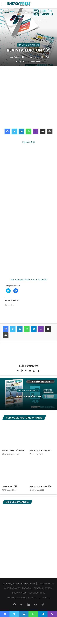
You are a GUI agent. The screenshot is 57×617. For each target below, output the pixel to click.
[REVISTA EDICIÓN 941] (14, 435)
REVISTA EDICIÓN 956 (41, 486)
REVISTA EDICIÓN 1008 (28, 396)
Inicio (17, 12)
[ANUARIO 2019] (14, 471)
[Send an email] (23, 57)
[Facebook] (7, 131)
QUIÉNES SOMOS (12, 588)
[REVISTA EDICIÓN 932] (42, 435)
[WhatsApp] (28, 131)
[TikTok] (38, 371)
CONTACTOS (44, 597)
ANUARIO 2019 (9, 486)
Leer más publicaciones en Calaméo (28, 279)
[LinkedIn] (21, 131)
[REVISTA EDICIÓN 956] (42, 471)
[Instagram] (34, 371)
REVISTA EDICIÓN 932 (41, 450)
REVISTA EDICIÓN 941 (13, 450)
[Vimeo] (42, 604)
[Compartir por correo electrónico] (42, 131)
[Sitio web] (18, 371)
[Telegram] (34, 329)
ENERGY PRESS (19, 593)
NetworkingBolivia (46, 583)
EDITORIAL (27, 588)
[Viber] (35, 131)
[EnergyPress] (19, 4)
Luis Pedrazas (15, 57)
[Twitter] (14, 131)
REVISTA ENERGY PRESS (33, 12)
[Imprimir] (49, 131)
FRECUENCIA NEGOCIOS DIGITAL (22, 597)
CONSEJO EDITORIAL (43, 588)
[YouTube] (35, 604)
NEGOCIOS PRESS (36, 593)
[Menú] (3, 5)
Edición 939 (28, 142)
